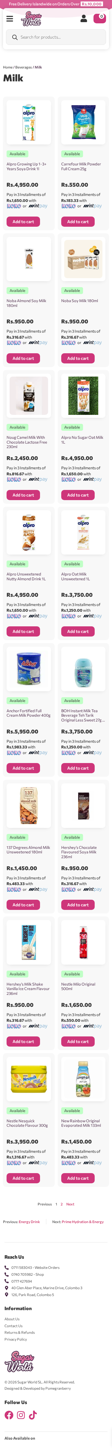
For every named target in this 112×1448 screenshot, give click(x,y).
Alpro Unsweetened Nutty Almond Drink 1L (26, 576)
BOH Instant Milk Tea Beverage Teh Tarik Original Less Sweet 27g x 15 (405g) (82, 717)
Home (8, 67)
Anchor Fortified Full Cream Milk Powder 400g (28, 713)
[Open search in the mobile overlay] (56, 37)
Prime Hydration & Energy (83, 1221)
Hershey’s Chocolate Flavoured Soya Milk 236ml (79, 852)
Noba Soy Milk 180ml (79, 300)
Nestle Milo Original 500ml (78, 986)
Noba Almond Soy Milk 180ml (26, 303)
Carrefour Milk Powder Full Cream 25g (81, 166)
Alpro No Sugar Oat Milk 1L (82, 439)
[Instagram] (20, 1415)
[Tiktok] (32, 1415)
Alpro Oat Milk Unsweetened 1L (75, 576)
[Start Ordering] (9, 18)
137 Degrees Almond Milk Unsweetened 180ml (28, 850)
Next (70, 1204)
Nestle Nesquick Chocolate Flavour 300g (27, 1123)
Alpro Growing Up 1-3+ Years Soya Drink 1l (27, 166)
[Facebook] (8, 1415)
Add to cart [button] (23, 221)
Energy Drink (29, 1221)
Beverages (23, 67)
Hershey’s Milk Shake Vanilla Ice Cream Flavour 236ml (28, 989)
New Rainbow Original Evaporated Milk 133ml (81, 1123)
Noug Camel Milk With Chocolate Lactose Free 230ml (27, 442)
